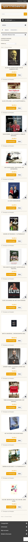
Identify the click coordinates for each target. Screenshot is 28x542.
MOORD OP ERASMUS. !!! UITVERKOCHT (14, 234)
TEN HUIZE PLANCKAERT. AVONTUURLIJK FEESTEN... (14, 268)
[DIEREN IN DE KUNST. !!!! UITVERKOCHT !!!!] (14, 456)
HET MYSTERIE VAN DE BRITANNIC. (14, 433)
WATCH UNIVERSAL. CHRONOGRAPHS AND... (14, 333)
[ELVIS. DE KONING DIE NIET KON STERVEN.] (14, 290)
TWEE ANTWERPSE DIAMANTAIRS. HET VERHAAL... (14, 400)
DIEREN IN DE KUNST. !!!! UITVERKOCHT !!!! (14, 466)
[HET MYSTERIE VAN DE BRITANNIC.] (14, 423)
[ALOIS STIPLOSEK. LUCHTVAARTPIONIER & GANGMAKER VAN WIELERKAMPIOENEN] (14, 91)
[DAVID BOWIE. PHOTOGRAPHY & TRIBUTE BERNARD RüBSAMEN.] (14, 124)
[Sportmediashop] (14, 6)
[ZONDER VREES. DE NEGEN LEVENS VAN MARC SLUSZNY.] (14, 356)
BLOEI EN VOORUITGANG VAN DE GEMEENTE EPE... (14, 68)
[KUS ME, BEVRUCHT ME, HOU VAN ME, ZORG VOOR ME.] (14, 489)
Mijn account (4, 530)
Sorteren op (3, 43)
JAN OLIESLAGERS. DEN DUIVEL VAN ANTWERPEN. (14, 168)
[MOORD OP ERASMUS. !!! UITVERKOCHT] (14, 224)
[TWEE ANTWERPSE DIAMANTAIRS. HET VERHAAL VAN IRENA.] (14, 390)
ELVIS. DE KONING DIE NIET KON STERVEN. (14, 300)
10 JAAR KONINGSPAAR (14, 201)
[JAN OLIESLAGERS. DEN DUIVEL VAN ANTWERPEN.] (14, 157)
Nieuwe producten (8, 35)
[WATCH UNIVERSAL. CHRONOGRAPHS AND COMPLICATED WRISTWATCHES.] (14, 323)
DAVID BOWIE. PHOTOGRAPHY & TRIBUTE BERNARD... (14, 135)
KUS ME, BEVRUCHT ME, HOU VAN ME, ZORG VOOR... (14, 500)
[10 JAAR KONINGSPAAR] (14, 190)
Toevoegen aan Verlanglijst (8, 79)
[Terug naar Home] (2, 30)
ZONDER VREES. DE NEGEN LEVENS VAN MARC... (14, 367)
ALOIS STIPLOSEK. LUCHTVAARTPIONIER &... (14, 101)
